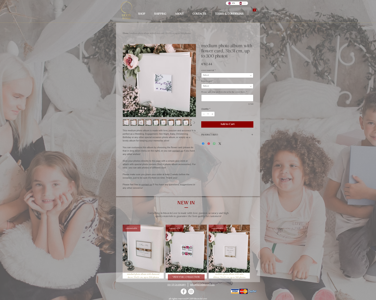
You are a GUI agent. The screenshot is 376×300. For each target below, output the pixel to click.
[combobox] (227, 75)
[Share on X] (220, 143)
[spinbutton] (208, 114)
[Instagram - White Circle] (191, 291)
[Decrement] (203, 114)
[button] (254, 9)
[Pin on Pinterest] (208, 143)
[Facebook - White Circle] (184, 291)
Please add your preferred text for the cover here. (224, 92)
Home (125, 33)
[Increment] (212, 114)
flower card (207, 81)
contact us (177, 150)
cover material (208, 70)
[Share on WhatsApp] (214, 143)
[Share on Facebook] (203, 143)
